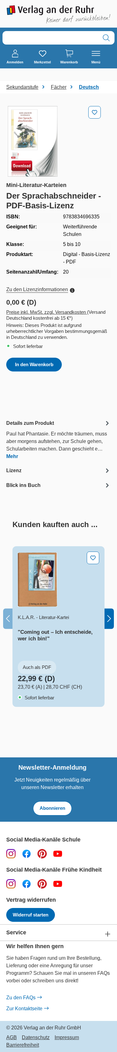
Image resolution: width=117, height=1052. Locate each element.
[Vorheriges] (7, 618)
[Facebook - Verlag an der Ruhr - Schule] (26, 853)
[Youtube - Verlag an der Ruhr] (57, 853)
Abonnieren (52, 808)
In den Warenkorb (34, 364)
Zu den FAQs (21, 997)
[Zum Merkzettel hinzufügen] (94, 112)
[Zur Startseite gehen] (58, 14)
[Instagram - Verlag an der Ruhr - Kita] (11, 883)
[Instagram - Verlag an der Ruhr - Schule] (11, 853)
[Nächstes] (109, 618)
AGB (11, 1037)
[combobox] (50, 38)
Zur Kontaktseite (24, 1008)
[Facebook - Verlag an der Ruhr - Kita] (26, 883)
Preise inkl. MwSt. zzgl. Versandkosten (46, 312)
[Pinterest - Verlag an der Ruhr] (42, 853)
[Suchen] (106, 38)
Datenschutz (36, 1037)
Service (16, 933)
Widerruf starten (30, 914)
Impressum (67, 1037)
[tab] (58, 439)
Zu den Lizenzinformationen (37, 289)
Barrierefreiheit (22, 1045)
